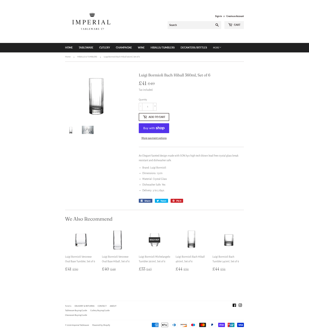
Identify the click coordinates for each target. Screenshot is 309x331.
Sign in (218, 16)
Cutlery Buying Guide (100, 310)
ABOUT (113, 306)
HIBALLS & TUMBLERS (87, 57)
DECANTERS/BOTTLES (194, 47)
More (216, 48)
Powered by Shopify (101, 325)
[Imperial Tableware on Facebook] (234, 305)
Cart (236, 24)
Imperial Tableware (80, 325)
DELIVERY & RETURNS (84, 306)
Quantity (143, 99)
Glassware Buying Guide (76, 315)
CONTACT (102, 306)
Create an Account (235, 16)
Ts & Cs (68, 306)
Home (69, 47)
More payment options (154, 138)
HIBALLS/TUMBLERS (163, 47)
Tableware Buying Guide (76, 310)
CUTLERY (104, 47)
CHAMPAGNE (124, 47)
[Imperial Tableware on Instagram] (240, 305)
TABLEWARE (86, 47)
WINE (141, 47)
